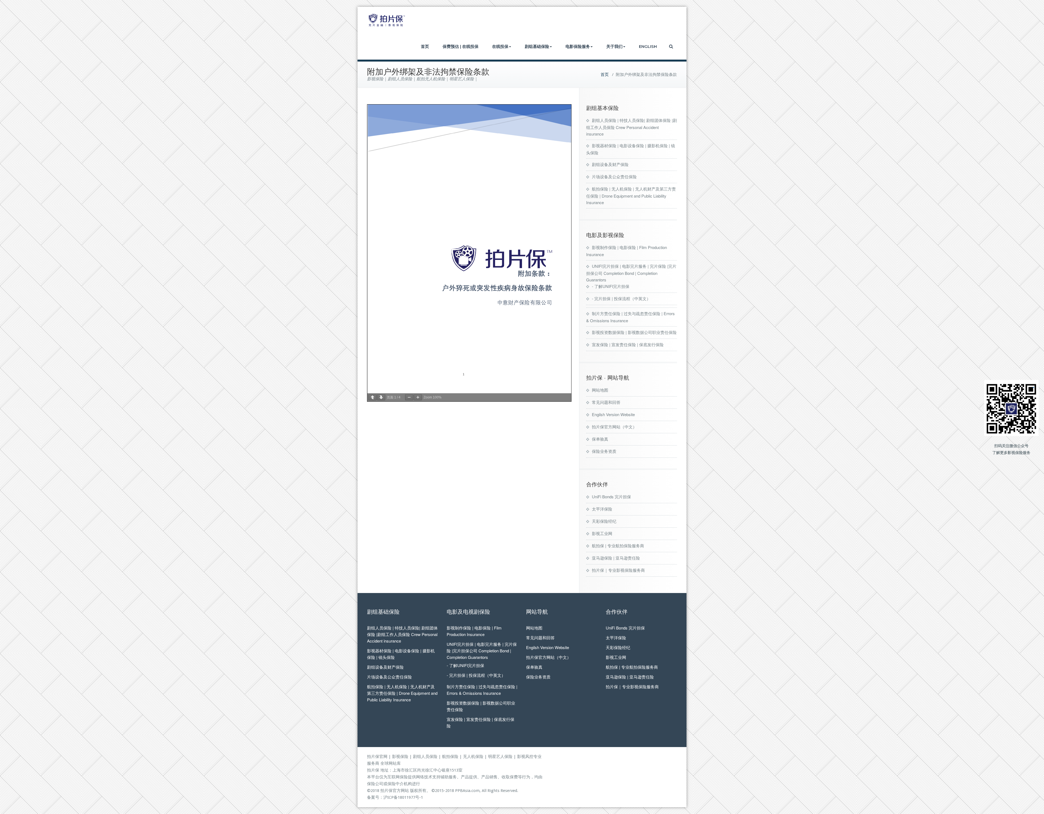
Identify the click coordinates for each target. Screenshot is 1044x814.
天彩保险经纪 (604, 521)
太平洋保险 (602, 509)
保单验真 (600, 439)
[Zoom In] (418, 397)
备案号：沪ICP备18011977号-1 (395, 797)
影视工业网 (602, 533)
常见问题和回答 (606, 402)
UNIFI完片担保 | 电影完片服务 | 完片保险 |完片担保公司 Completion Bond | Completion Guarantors (631, 272)
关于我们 (614, 46)
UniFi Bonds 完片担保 (611, 496)
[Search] (671, 46)
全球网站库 (390, 763)
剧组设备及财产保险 (610, 164)
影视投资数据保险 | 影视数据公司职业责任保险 (634, 332)
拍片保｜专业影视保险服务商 (618, 570)
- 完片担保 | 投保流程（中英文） (621, 298)
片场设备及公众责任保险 (614, 176)
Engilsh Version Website (613, 414)
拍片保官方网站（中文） (614, 426)
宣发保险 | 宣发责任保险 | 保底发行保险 (628, 344)
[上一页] (372, 397)
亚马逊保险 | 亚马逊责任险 (616, 558)
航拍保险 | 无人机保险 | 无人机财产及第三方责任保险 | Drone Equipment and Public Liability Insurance (631, 195)
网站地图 (600, 390)
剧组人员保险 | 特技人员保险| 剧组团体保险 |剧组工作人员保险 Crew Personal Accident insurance (631, 127)
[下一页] (381, 397)
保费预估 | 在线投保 (460, 46)
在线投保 (500, 46)
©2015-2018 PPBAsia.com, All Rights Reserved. (474, 790)
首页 (425, 46)
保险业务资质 (604, 451)
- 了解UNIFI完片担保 (610, 286)
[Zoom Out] (409, 397)
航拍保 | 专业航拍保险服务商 (618, 545)
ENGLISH (648, 46)
